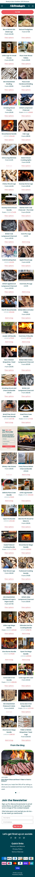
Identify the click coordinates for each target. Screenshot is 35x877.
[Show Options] (14, 441)
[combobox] (8, 441)
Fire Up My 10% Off (9, 446)
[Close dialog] (34, 427)
